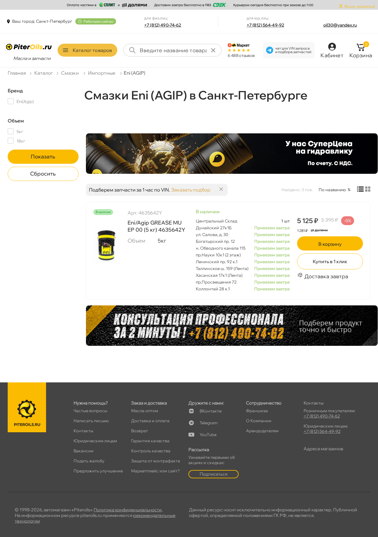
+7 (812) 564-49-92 (265, 25)
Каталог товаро (92, 50)
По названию (332, 189)
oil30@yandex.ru (340, 25)
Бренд (15, 91)
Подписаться (213, 474)
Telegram (209, 422)
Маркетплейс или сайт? (155, 471)
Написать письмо (91, 420)
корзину (330, 244)
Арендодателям (262, 430)
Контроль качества (150, 450)
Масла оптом (144, 410)
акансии (84, 450)
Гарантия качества (150, 440)
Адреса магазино (323, 448)
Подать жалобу (89, 461)
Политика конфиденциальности (128, 510)
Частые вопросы (90, 410)
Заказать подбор (190, 189)
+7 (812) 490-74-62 (162, 25)
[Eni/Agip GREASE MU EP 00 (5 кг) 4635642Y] (106, 245)
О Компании (258, 420)
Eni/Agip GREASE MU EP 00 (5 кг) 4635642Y (156, 226)
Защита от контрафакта (155, 461)
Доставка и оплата (150, 420)
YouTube (208, 434)
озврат (139, 430)
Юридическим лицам (95, 440)
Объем (16, 121)
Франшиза (257, 410)
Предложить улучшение (98, 471)
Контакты (83, 430)
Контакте (210, 411)
